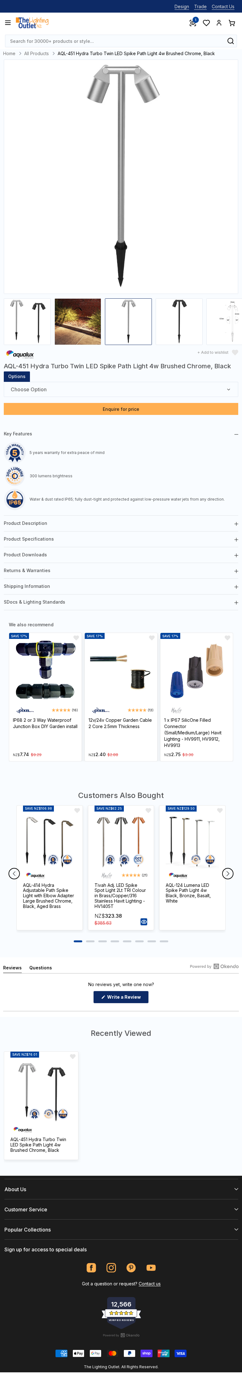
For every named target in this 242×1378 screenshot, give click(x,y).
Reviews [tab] (12, 969)
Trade (200, 6)
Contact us (150, 1283)
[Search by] (230, 41)
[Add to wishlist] (76, 638)
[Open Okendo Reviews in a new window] (214, 966)
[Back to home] (32, 22)
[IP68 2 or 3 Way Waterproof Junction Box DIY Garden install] (45, 671)
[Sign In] (219, 23)
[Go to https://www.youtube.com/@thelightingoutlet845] (151, 1268)
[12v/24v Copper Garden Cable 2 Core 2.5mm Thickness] (121, 671)
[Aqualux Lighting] (20, 354)
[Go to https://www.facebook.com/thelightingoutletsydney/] (91, 1268)
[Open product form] (143, 922)
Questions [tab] (40, 969)
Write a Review (127, 998)
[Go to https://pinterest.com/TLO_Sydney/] (131, 1268)
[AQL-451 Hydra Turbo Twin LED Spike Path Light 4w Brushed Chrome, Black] (41, 1092)
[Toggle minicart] (231, 23)
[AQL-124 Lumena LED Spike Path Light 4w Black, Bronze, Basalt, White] (192, 842)
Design (182, 6)
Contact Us (223, 6)
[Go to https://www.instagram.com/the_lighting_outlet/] (111, 1268)
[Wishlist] (206, 23)
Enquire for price (121, 409)
